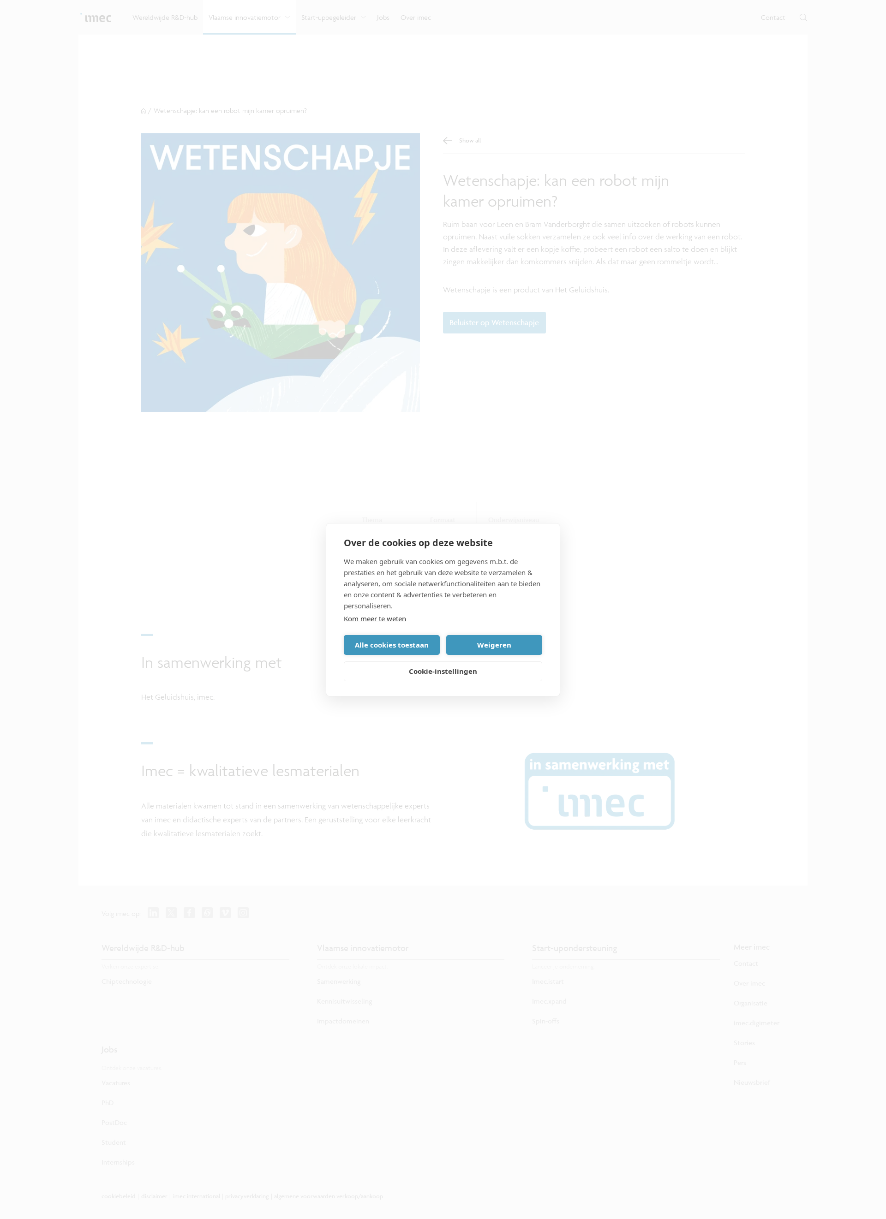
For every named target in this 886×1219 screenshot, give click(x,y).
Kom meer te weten (375, 618)
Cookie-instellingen (443, 671)
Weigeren (494, 644)
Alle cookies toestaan (392, 644)
